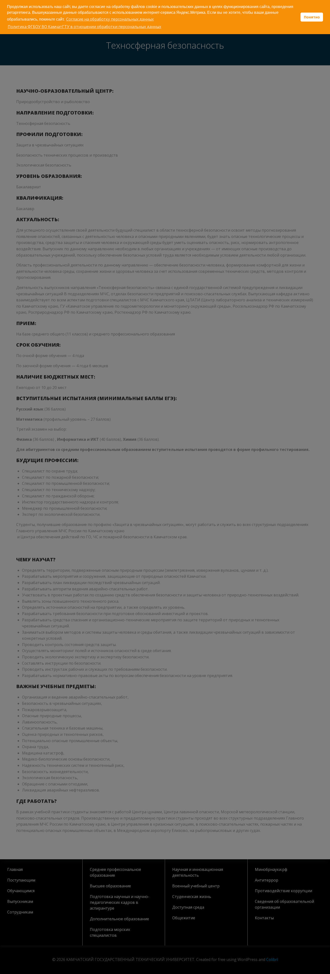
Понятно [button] (312, 17)
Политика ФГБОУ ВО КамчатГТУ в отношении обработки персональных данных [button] (84, 26)
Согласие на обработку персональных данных (110, 19)
